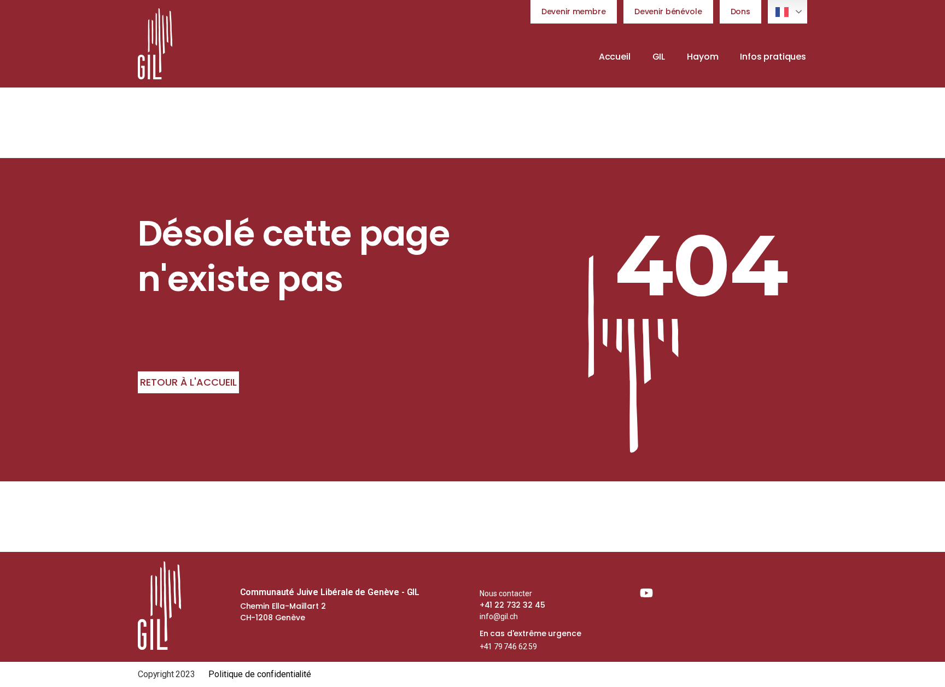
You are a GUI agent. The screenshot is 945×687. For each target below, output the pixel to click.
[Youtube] (646, 592)
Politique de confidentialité (260, 674)
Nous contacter (506, 593)
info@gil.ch (499, 616)
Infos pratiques (773, 56)
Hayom (702, 56)
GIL (659, 56)
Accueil (615, 56)
